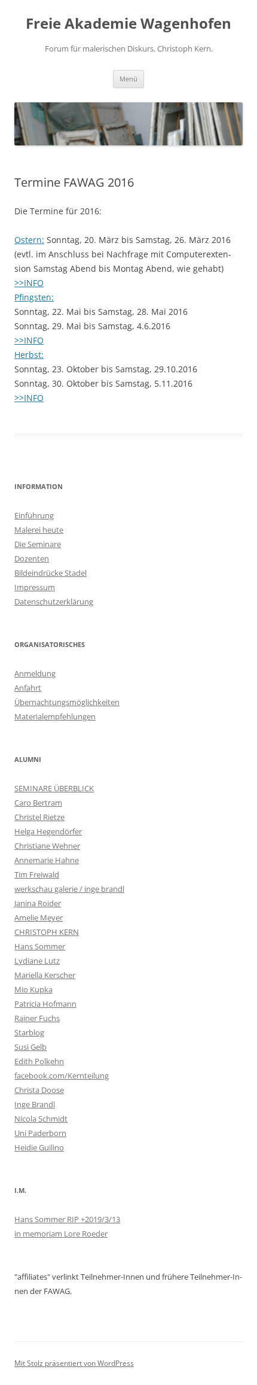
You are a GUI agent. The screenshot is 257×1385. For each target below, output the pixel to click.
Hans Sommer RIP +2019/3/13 (67, 1219)
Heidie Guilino (39, 1147)
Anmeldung (35, 673)
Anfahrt (27, 687)
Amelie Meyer (38, 917)
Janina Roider (37, 903)
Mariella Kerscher (44, 975)
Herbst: (29, 354)
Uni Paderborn (40, 1133)
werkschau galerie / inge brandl (69, 888)
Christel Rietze (39, 817)
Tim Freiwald (36, 874)
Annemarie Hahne (46, 860)
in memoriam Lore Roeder (61, 1233)
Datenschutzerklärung (53, 601)
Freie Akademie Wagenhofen (128, 23)
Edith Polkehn (39, 1061)
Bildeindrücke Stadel (50, 572)
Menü (128, 78)
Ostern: (29, 239)
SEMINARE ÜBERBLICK (54, 788)
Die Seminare (37, 544)
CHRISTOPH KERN (46, 932)
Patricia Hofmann (45, 1003)
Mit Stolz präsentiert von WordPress (74, 1363)
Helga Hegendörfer (48, 831)
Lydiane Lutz (37, 960)
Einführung (34, 515)
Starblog (29, 1032)
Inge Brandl (34, 1104)
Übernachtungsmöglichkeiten (67, 702)
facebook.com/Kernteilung (61, 1075)
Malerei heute (38, 529)
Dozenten (31, 558)
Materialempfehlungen (55, 716)
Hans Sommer (39, 946)
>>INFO (29, 282)
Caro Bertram (38, 802)
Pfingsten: (34, 297)
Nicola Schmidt (41, 1118)
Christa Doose (39, 1090)
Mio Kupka (33, 989)
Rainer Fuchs (37, 1018)
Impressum (34, 587)
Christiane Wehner (47, 845)
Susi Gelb (30, 1046)
